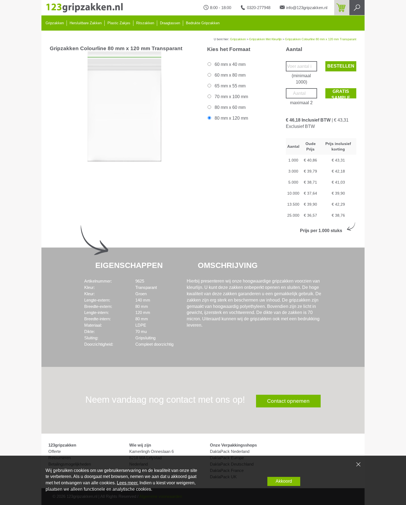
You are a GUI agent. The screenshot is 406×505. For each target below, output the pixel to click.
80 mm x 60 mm (229, 107)
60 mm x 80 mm (229, 75)
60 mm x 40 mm (229, 64)
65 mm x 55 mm (229, 86)
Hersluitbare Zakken (86, 23)
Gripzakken (55, 23)
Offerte (54, 451)
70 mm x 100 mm (230, 96)
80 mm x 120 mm (230, 118)
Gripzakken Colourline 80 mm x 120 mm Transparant (320, 39)
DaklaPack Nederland (229, 451)
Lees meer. (127, 482)
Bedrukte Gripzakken (203, 23)
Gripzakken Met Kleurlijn (265, 39)
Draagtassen (170, 23)
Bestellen (340, 66)
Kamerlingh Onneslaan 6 (151, 451)
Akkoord (284, 481)
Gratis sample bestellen (340, 93)
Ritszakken (145, 23)
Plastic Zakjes (118, 23)
